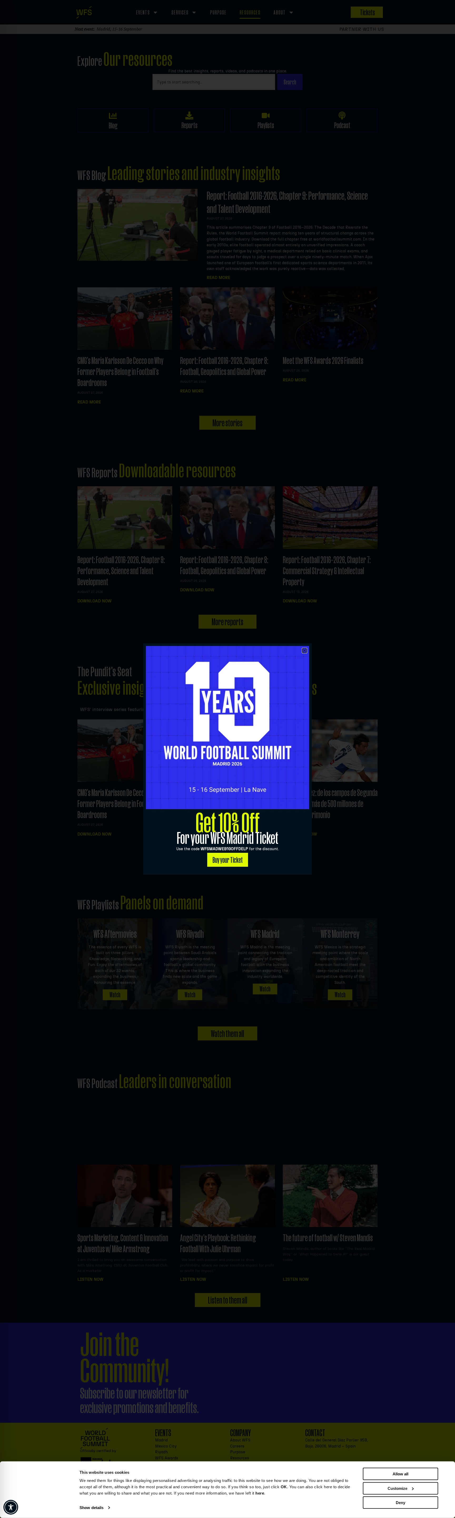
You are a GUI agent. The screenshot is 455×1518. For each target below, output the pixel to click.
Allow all (400, 1474)
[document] (227, 759)
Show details (91, 1507)
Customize (397, 1488)
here (259, 1493)
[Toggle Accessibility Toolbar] (11, 1507)
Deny (400, 1502)
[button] (304, 651)
